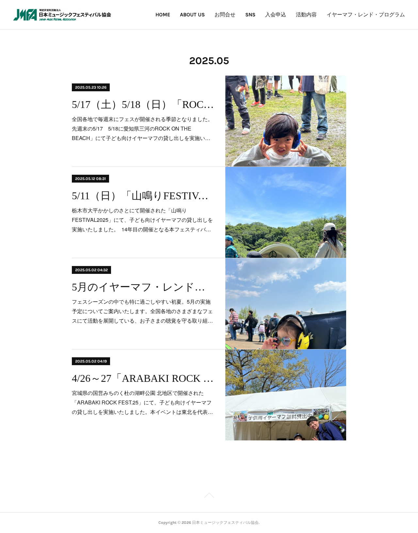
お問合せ (225, 14)
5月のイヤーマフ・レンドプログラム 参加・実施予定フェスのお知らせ (143, 287)
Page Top (209, 496)
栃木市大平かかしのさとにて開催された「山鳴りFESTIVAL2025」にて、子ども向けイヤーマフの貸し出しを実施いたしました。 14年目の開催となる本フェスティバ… (142, 219)
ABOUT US (192, 14)
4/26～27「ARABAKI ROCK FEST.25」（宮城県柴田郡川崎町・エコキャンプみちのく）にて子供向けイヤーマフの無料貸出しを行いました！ (143, 378)
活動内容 (306, 14)
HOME (162, 14)
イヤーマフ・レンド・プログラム (366, 14)
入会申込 (275, 14)
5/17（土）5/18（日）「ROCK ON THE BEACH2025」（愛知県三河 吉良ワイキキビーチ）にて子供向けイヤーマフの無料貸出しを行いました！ (143, 104)
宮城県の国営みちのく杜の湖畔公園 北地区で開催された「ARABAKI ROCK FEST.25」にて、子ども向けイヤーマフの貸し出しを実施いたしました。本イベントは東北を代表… (142, 402)
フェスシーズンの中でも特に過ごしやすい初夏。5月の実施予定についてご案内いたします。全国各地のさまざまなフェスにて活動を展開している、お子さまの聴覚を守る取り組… (142, 311)
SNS (250, 14)
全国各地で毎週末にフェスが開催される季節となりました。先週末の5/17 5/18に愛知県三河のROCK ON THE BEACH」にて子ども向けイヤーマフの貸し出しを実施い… (142, 128)
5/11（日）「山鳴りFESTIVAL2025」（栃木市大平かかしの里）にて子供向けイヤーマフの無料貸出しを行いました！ (143, 196)
